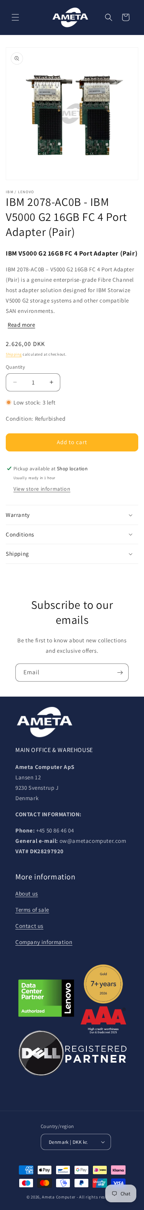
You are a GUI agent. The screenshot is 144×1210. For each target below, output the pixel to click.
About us (26, 893)
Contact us (29, 925)
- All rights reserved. (97, 1197)
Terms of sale (32, 909)
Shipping (14, 354)
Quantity (15, 367)
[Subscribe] (119, 672)
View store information (41, 488)
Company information (43, 942)
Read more (21, 324)
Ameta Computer (59, 1197)
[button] (15, 17)
